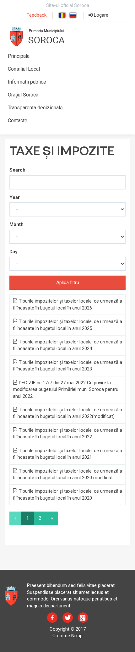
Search (17, 170)
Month (16, 224)
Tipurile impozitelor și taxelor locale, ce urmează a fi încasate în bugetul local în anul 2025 (67, 325)
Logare (100, 15)
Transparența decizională (35, 108)
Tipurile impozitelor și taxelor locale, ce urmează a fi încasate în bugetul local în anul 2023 (67, 365)
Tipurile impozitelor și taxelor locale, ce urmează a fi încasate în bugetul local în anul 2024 (67, 345)
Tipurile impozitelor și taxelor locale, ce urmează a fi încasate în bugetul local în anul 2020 (67, 494)
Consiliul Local (24, 69)
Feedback (36, 15)
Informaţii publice (27, 82)
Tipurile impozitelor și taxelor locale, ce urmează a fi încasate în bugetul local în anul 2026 (67, 304)
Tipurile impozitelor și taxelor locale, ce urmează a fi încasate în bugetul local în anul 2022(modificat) (67, 413)
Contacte (17, 120)
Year (14, 197)
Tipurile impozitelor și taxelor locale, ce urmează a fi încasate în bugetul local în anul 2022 (67, 433)
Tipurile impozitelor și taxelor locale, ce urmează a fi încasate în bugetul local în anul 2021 (67, 454)
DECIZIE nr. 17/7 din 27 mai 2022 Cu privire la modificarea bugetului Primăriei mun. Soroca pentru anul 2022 (65, 389)
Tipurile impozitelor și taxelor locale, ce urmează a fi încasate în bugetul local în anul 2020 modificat (67, 474)
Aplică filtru (67, 282)
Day (13, 252)
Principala (19, 56)
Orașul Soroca (23, 95)
